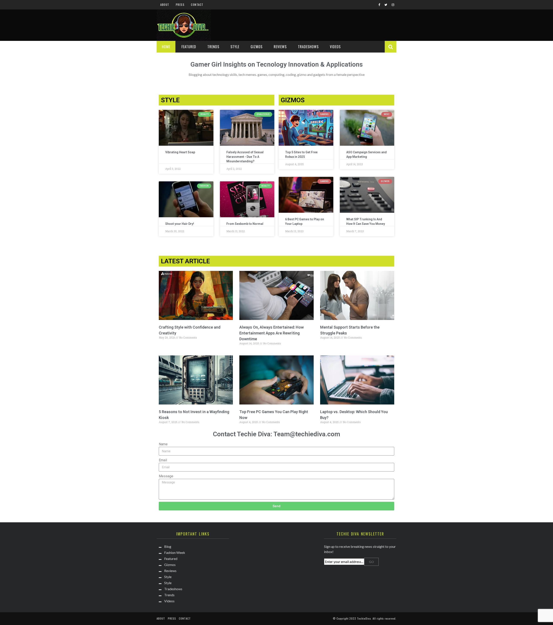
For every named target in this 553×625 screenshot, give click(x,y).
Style (234, 46)
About (164, 4)
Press (180, 4)
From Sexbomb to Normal (244, 223)
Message (166, 476)
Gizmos (256, 46)
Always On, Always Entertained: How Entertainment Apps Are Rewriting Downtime (271, 333)
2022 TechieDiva (360, 618)
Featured (188, 46)
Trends (213, 46)
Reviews (280, 46)
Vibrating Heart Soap (180, 152)
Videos (335, 46)
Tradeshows (308, 46)
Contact (197, 4)
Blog (167, 546)
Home (166, 46)
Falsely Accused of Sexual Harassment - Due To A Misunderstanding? (245, 156)
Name (163, 444)
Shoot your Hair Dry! (179, 223)
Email (163, 460)
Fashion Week (174, 552)
